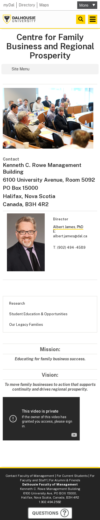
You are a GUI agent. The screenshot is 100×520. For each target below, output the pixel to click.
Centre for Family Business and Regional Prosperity (50, 46)
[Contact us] (50, 513)
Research (17, 303)
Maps (44, 5)
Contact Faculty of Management (30, 476)
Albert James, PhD (68, 227)
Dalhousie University (19, 19)
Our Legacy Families (26, 324)
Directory (27, 5)
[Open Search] (80, 19)
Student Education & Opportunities (38, 314)
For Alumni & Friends (64, 480)
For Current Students (72, 476)
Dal (8, 5)
